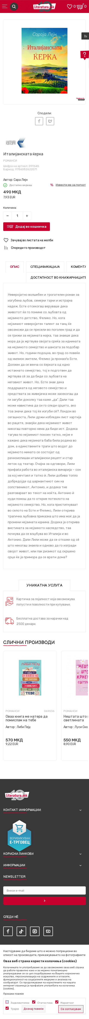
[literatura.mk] (44, 8)
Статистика (44, 1003)
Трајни (15, 1009)
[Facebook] (39, 121)
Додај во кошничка (30, 227)
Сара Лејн (21, 180)
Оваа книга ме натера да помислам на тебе (27, 718)
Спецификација (45, 267)
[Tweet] (50, 121)
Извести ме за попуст (71, 184)
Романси (10, 160)
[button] (44, 240)
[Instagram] (34, 931)
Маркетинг (67, 1003)
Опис (14, 267)
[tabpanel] (44, 61)
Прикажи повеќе (13, 993)
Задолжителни (20, 1003)
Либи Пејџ (23, 727)
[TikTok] (21, 931)
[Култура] (15, 143)
